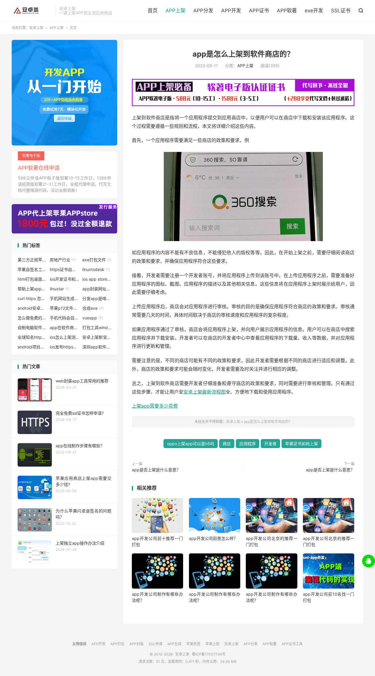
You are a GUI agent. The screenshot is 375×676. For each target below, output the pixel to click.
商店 (227, 443)
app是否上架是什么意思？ (156, 469)
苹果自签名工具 (32, 269)
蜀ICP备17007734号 (209, 654)
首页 (153, 10)
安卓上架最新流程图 (204, 392)
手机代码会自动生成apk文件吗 (64, 317)
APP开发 (231, 10)
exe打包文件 (96, 259)
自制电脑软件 (32, 327)
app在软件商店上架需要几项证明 (64, 327)
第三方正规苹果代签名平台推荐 (32, 259)
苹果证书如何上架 (301, 443)
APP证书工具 (292, 644)
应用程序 (247, 443)
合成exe (93, 308)
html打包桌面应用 (32, 279)
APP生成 (174, 644)
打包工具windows (97, 327)
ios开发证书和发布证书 (64, 279)
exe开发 (314, 10)
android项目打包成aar (32, 346)
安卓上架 (32, 10)
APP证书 (259, 10)
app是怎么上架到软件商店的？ (243, 54)
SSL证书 (340, 10)
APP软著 (287, 10)
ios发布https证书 (64, 346)
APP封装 (136, 644)
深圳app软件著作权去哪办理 (97, 346)
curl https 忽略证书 (32, 298)
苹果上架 (212, 644)
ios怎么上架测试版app (64, 337)
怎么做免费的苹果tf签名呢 (32, 317)
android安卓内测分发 (32, 308)
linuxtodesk (96, 269)
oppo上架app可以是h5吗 (190, 443)
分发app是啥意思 (97, 298)
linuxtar (59, 288)
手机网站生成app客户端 (64, 298)
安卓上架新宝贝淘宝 (97, 337)
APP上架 (175, 10)
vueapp (92, 317)
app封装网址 (97, 288)
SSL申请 (155, 644)
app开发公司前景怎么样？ (213, 538)
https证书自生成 (64, 269)
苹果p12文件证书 (64, 308)
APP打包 (117, 644)
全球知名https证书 (32, 337)
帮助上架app (32, 288)
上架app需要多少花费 (155, 406)
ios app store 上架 (97, 279)
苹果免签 (193, 644)
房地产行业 (63, 259)
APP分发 (203, 10)
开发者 (270, 443)
